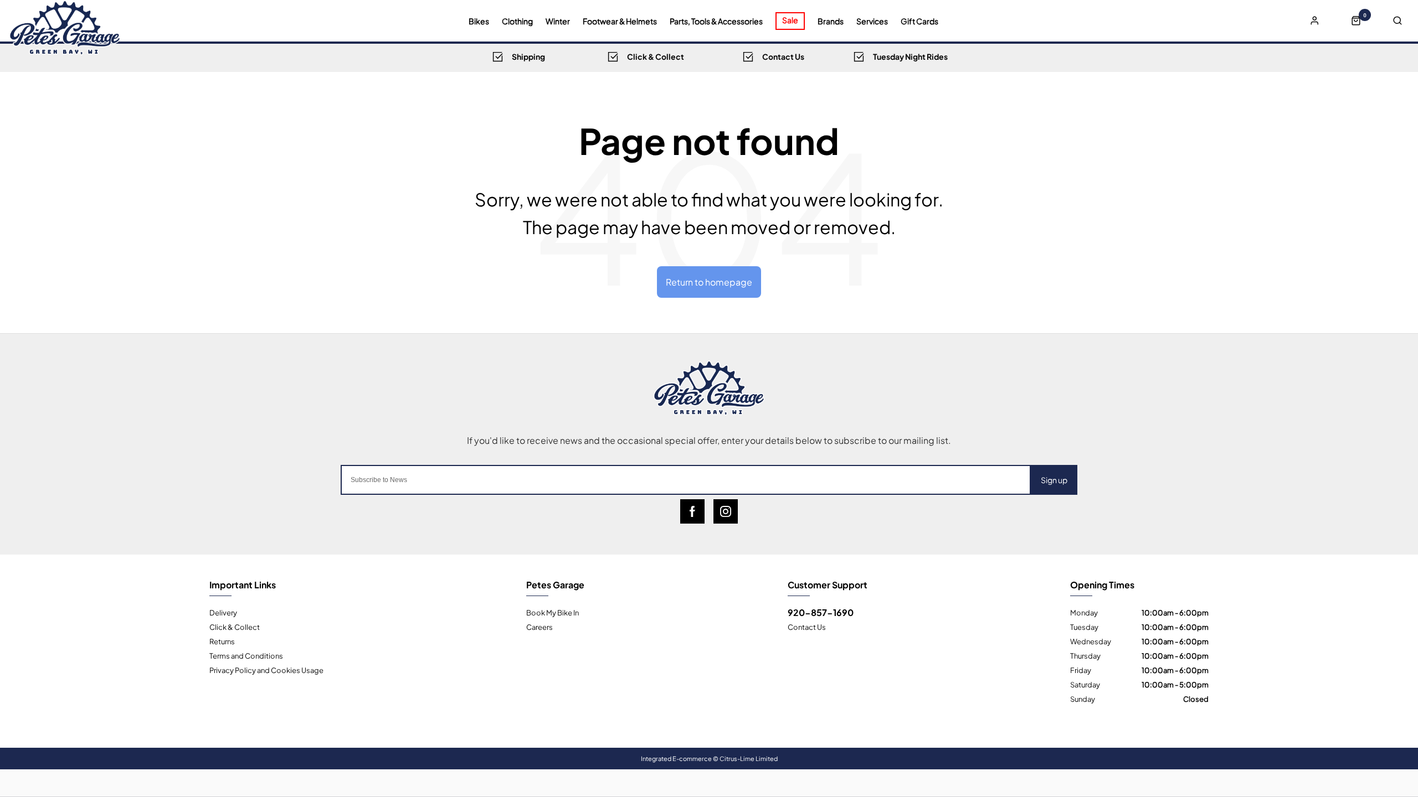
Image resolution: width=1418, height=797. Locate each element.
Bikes (479, 21)
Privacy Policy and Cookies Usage (266, 670)
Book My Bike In (552, 612)
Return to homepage (709, 281)
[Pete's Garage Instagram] (725, 511)
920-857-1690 (821, 612)
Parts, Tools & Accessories (716, 21)
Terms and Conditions (246, 655)
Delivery (223, 612)
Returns (222, 641)
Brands (831, 21)
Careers (539, 626)
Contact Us (807, 626)
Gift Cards (919, 21)
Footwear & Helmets (620, 21)
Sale (790, 19)
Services (872, 21)
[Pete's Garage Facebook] (692, 511)
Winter (558, 21)
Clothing (517, 21)
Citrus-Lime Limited (749, 758)
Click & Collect (234, 626)
